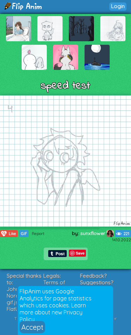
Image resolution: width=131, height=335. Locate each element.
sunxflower (93, 233)
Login (118, 6)
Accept (32, 327)
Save (80, 253)
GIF (24, 233)
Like (9, 233)
